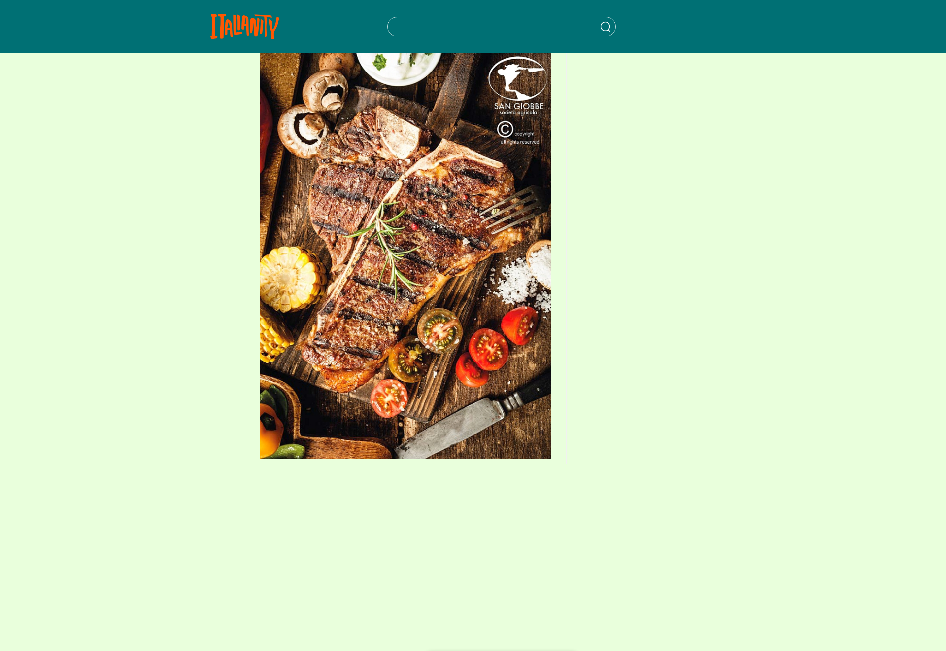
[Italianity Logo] (244, 26)
